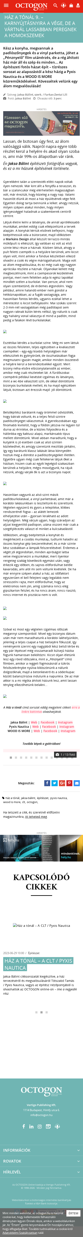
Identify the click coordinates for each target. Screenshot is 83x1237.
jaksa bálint (28, 798)
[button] (55, 6)
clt (23, 802)
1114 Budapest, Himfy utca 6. (41, 1110)
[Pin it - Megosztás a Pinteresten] (69, 783)
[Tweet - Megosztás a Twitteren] (55, 783)
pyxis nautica (58, 798)
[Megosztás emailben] (77, 783)
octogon (32, 802)
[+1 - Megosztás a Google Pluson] (62, 783)
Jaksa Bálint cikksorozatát (21, 976)
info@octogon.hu (41, 1115)
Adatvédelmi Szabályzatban (20, 1233)
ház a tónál (12, 798)
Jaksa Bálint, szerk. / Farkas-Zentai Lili (42, 94)
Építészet (34, 953)
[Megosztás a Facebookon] (47, 783)
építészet (43, 798)
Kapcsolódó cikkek (41, 882)
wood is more (11, 802)
